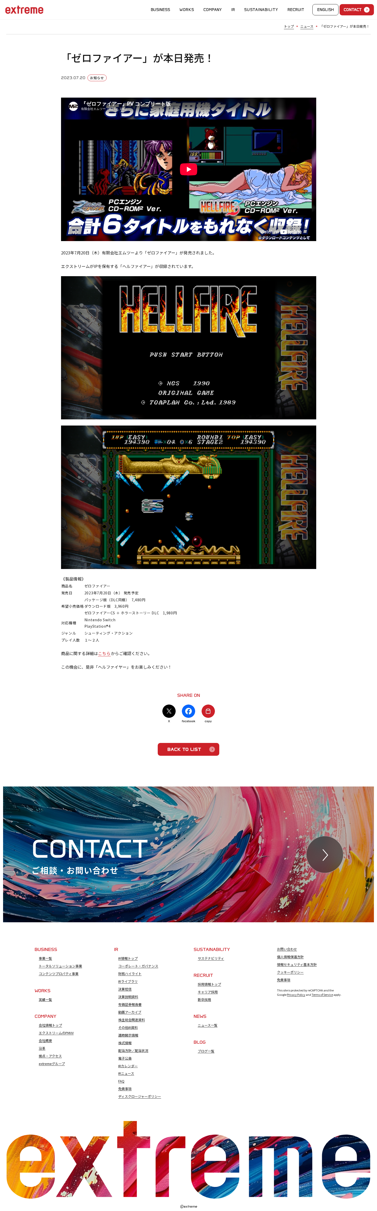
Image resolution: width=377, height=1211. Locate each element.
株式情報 (125, 1043)
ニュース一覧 (207, 1025)
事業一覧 (45, 958)
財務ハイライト (130, 974)
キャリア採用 (208, 992)
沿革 (42, 1048)
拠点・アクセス (50, 1056)
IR (233, 9)
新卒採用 (204, 1000)
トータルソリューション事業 (60, 966)
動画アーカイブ (129, 1012)
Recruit (295, 9)
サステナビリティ (211, 958)
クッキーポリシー (290, 972)
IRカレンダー (128, 1066)
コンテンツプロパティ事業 (58, 974)
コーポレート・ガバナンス (138, 966)
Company (212, 9)
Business (160, 9)
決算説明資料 (128, 997)
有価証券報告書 (130, 1004)
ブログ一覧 (206, 1051)
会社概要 (45, 1041)
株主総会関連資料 (131, 1020)
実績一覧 (45, 1000)
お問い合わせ (287, 949)
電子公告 (125, 1058)
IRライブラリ (128, 981)
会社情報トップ (50, 1025)
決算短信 (125, 989)
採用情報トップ (209, 984)
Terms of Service (322, 994)
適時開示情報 (128, 1035)
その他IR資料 (128, 1028)
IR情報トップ (128, 958)
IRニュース (126, 1073)
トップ (289, 26)
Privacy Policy (296, 994)
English (325, 9)
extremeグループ (52, 1064)
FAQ (121, 1081)
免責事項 (125, 1089)
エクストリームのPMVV (56, 1033)
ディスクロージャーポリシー (139, 1096)
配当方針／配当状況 (133, 1051)
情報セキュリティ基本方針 (297, 964)
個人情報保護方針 (290, 957)
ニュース (306, 26)
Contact (353, 9)
